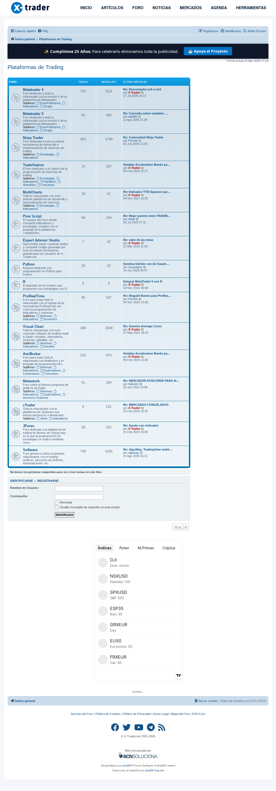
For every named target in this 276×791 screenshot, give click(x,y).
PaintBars (49, 181)
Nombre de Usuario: (24, 487)
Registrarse (47, 480)
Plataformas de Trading (35, 67)
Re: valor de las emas (138, 239)
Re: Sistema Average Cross (142, 326)
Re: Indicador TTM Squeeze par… (147, 191)
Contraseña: (19, 496)
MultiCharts (32, 192)
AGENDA (218, 7)
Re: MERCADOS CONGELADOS (145, 404)
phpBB (126, 765)
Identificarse (21, 480)
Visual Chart (33, 327)
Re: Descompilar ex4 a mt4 (142, 89)
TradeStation (33, 165)
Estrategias (47, 154)
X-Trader (134, 92)
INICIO (85, 7)
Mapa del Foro (180, 713)
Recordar (65, 502)
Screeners (50, 319)
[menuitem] (42, 31)
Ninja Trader (33, 138)
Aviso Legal (160, 713)
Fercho (133, 140)
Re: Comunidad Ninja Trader (143, 137)
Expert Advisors (50, 103)
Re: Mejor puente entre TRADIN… (147, 215)
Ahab (131, 219)
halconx (133, 384)
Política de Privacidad (137, 713)
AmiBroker (32, 354)
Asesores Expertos (35, 397)
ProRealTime (33, 296)
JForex (28, 426)
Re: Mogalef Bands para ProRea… (147, 295)
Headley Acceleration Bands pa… (146, 164)
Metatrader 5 (33, 114)
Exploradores (52, 370)
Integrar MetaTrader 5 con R (142, 281)
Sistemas (46, 316)
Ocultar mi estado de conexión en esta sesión (89, 507)
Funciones (48, 184)
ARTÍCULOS (111, 7)
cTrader (29, 405)
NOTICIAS (161, 7)
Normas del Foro (82, 713)
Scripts (48, 106)
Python (29, 264)
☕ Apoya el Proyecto (208, 51)
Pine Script (32, 216)
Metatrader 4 (33, 90)
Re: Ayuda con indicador (140, 425)
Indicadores (60, 418)
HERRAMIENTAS (250, 7)
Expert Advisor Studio (41, 240)
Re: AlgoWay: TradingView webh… (147, 449)
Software (30, 450)
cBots (43, 418)
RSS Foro (198, 713)
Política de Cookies (107, 713)
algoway (133, 452)
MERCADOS (190, 7)
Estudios (49, 346)
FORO (137, 7)
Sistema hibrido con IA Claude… (146, 263)
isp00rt (132, 116)
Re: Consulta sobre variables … (145, 113)
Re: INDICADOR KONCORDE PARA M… (151, 380)
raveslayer (135, 267)
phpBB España (154, 770)
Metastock (31, 381)
